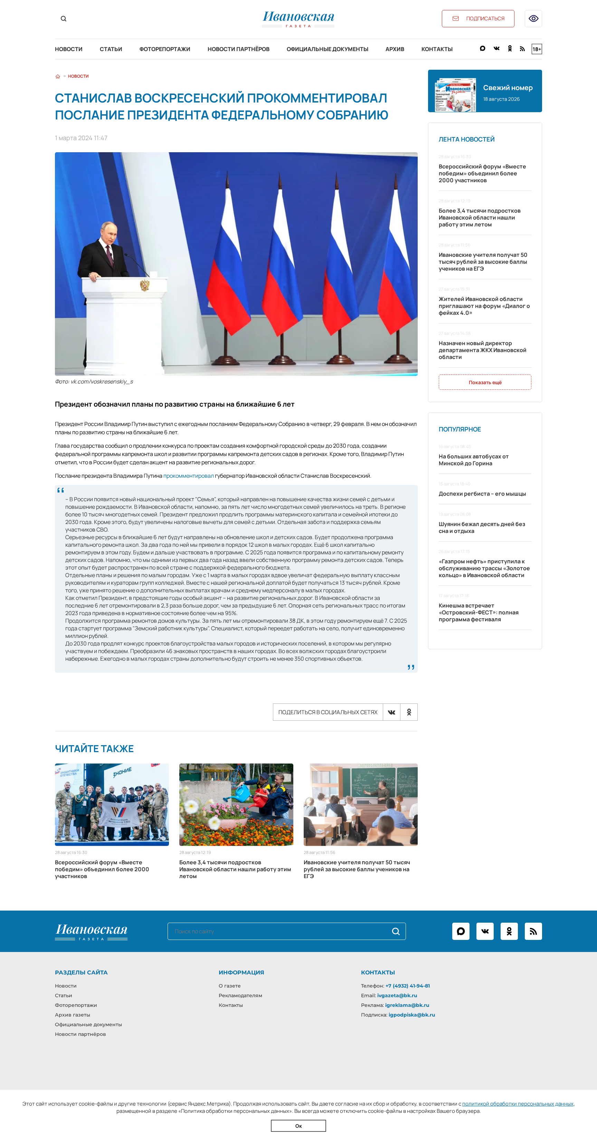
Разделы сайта (81, 972)
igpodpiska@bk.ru (412, 1015)
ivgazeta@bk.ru (397, 995)
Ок (298, 1126)
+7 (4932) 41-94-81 (408, 986)
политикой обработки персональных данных (518, 1103)
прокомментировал (188, 475)
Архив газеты (72, 1015)
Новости (69, 49)
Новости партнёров (238, 49)
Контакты (437, 49)
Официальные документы (327, 49)
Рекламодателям (240, 995)
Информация (241, 972)
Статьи (111, 49)
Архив (395, 49)
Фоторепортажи (165, 49)
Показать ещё (485, 382)
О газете (230, 986)
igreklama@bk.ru (407, 1005)
